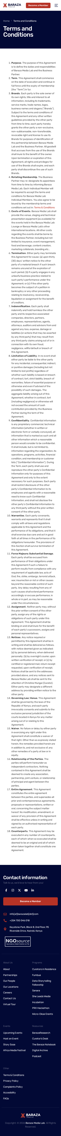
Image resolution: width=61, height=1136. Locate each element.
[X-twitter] (19, 890)
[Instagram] (13, 890)
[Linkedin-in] (32, 890)
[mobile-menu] (56, 5)
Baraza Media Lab (35, 1123)
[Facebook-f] (6, 890)
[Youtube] (26, 890)
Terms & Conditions (44, 207)
